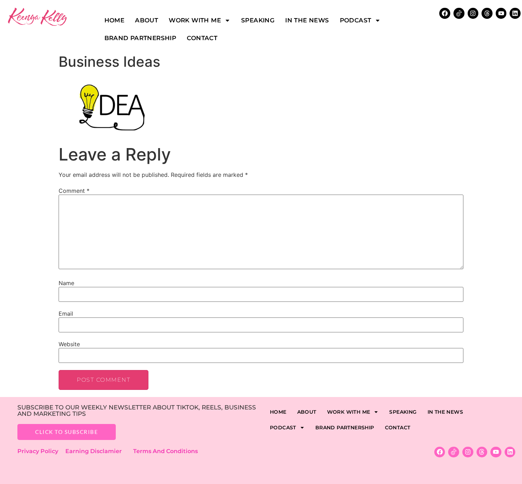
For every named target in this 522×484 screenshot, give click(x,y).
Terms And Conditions (165, 451)
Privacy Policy (41, 451)
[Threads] (487, 13)
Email (66, 313)
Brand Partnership (140, 38)
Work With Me (195, 20)
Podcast (355, 20)
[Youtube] (501, 13)
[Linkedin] (515, 13)
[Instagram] (473, 13)
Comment (74, 191)
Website (69, 344)
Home (114, 20)
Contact (202, 38)
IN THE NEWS (307, 20)
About (146, 20)
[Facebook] (439, 452)
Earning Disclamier (98, 451)
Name (66, 283)
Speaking (257, 20)
